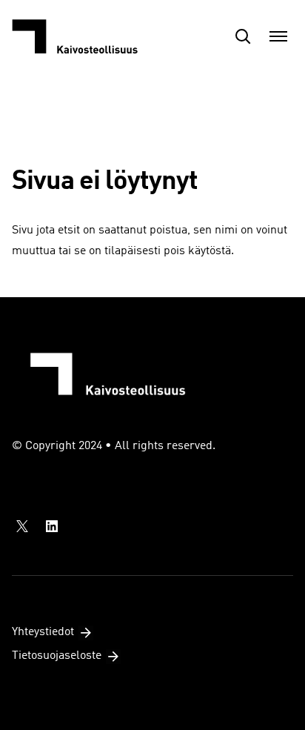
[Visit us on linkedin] (51, 526)
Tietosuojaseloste (56, 656)
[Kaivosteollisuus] (86, 36)
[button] (243, 36)
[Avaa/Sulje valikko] (278, 36)
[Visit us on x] (22, 526)
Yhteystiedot (43, 632)
